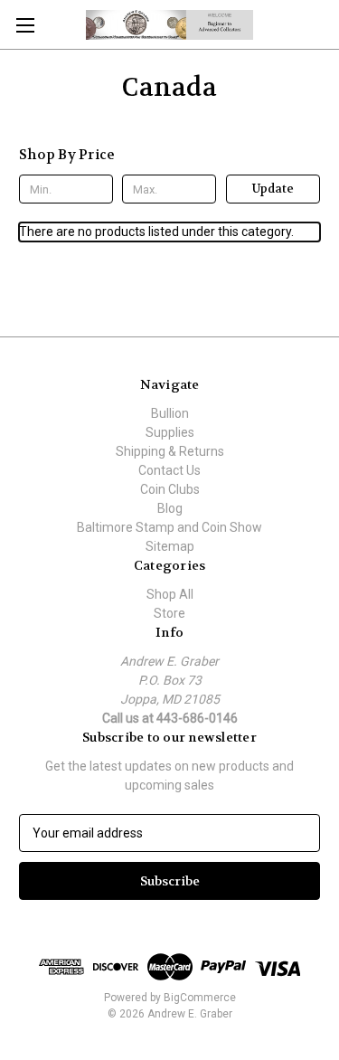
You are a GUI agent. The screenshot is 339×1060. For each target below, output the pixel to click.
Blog (170, 508)
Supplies (170, 432)
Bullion (170, 413)
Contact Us (169, 470)
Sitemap (170, 546)
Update (273, 188)
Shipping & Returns (170, 451)
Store (169, 613)
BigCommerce (200, 997)
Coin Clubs (170, 489)
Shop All (169, 594)
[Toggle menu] (25, 25)
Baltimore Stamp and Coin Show (169, 527)
